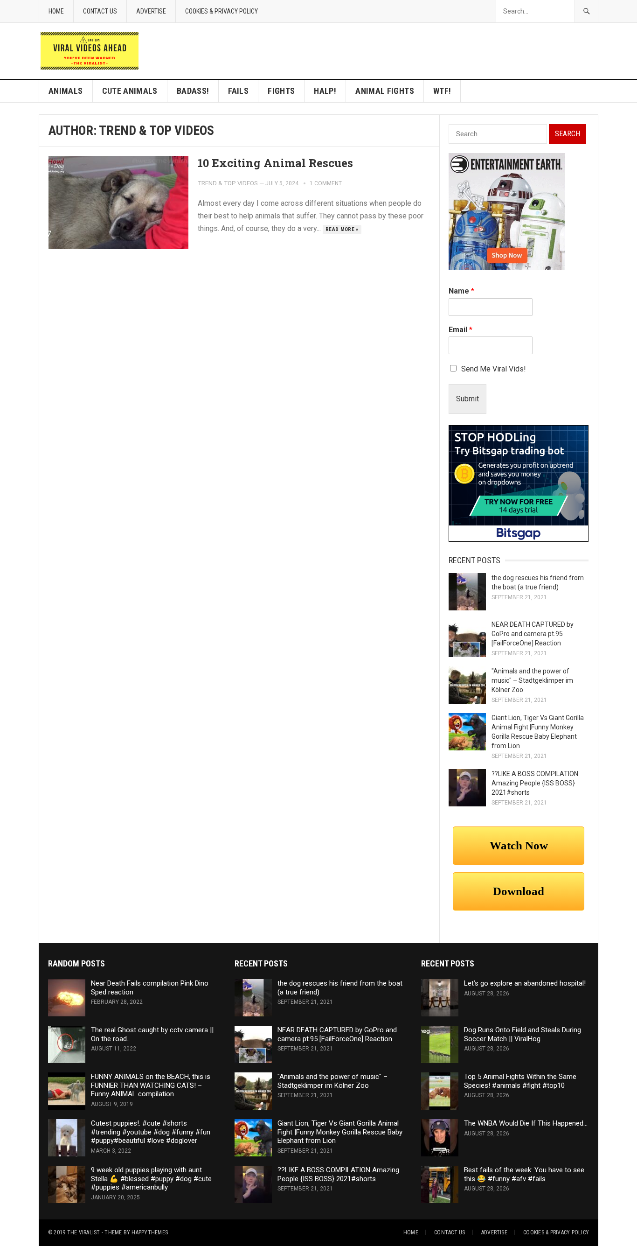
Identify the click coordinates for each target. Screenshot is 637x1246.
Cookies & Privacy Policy (221, 11)
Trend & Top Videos (228, 183)
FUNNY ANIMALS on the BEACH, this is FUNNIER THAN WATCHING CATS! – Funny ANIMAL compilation (150, 1085)
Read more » (342, 229)
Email (460, 329)
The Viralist (83, 1232)
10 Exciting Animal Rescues (275, 162)
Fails (238, 91)
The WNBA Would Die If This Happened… (526, 1123)
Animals (65, 91)
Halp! (325, 91)
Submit (467, 398)
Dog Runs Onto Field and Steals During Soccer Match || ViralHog (522, 1034)
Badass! (193, 91)
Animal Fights (384, 91)
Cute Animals (130, 91)
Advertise (151, 11)
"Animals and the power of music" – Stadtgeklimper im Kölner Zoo (532, 680)
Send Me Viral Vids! (493, 368)
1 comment (326, 183)
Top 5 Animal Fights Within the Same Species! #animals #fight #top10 (520, 1081)
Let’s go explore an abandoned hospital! (525, 983)
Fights (281, 91)
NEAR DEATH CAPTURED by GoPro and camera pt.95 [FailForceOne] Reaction (533, 634)
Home (56, 11)
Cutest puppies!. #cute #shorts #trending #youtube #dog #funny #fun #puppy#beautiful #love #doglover (150, 1132)
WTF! (442, 91)
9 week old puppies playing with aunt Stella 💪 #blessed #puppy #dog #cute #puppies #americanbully (151, 1179)
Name (461, 291)
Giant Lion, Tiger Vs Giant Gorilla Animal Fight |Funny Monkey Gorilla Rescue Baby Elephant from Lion (339, 1132)
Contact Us (100, 11)
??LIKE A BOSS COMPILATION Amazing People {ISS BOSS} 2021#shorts (535, 783)
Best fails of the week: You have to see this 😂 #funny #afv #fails (524, 1174)
